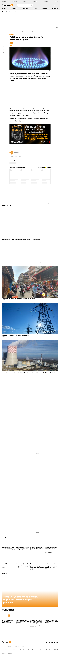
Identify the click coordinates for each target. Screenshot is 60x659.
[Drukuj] (4, 52)
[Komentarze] (4, 49)
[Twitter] (49, 642)
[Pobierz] (4, 55)
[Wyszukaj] (31, 5)
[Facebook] (47, 642)
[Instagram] (57, 642)
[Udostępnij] (4, 58)
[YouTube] (54, 642)
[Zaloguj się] (51, 5)
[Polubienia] (4, 46)
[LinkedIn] (52, 642)
